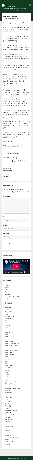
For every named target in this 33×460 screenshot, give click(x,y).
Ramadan (8, 412)
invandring (8, 359)
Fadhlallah (8, 307)
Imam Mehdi (8, 348)
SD (6, 428)
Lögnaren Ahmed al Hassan (13, 388)
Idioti (6, 327)
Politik (7, 408)
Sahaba (7, 424)
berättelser (7, 158)
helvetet (22, 161)
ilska (5, 164)
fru (5, 161)
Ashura (7, 292)
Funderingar (8, 318)
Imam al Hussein (10, 334)
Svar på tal (8, 435)
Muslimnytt (8, 397)
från (25, 158)
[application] (16, 266)
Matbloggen (8, 392)
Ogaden (7, 401)
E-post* (5, 225)
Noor (6, 399)
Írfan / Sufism (9, 365)
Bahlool (8, 5)
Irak (6, 361)
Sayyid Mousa (9, 426)
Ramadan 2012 (9, 419)
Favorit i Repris (9, 312)
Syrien (7, 439)
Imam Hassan (9, 341)
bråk (19, 158)
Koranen (7, 386)
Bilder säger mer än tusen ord (13, 296)
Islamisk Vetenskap (10, 368)
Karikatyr (7, 377)
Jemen (7, 372)
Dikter (6, 305)
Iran (6, 363)
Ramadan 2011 (9, 417)
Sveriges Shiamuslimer (11, 437)
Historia (7, 325)
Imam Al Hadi (9, 332)
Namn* (5, 217)
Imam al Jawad (9, 336)
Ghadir (7, 321)
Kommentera (7, 196)
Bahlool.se (11, 458)
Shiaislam (8, 430)
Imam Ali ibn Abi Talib (11, 339)
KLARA (7, 379)
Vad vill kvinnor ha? (9, 170)
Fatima (7, 310)
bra (14, 158)
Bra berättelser (14, 153)
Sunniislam (8, 433)
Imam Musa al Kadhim (11, 350)
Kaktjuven (6, 176)
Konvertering (8, 383)
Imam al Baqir (9, 330)
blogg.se (7, 298)
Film (6, 314)
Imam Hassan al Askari (12, 343)
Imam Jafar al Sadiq (11, 345)
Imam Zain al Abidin (10, 354)
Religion (7, 421)
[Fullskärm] (27, 272)
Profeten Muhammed (11, 410)
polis (11, 164)
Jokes (7, 374)
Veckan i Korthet (9, 442)
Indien (7, 357)
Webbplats (6, 233)
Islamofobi (8, 370)
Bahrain (7, 294)
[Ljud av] (24, 272)
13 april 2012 (11, 18)
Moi (6, 395)
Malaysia (7, 390)
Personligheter (9, 406)
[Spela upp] (6, 272)
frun (10, 161)
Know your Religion (10, 381)
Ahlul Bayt (8, 285)
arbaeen (7, 287)
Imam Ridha (8, 352)
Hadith (7, 323)
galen (15, 161)
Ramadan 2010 (9, 415)
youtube (7, 444)
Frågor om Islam (10, 316)
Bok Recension (9, 301)
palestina (7, 404)
